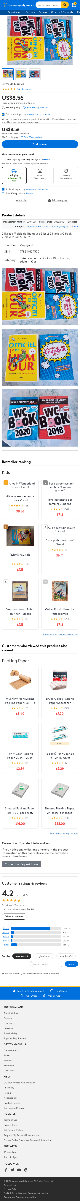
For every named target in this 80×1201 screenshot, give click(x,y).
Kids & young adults (61, 226)
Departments (14, 12)
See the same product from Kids (60, 634)
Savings (43, 12)
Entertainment (34, 226)
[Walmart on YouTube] (19, 1170)
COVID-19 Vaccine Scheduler (19, 1082)
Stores (7, 1055)
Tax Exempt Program (14, 1108)
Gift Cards (9, 1070)
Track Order (31, 995)
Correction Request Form (21, 864)
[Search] (65, 4)
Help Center (61, 991)
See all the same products (64, 833)
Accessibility (10, 1097)
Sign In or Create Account (30, 991)
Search (71, 964)
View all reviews (14, 916)
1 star (6, 944)
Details (29, 193)
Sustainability (10, 1033)
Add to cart (40, 144)
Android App (10, 1157)
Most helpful (66, 956)
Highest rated (44, 956)
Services (30, 12)
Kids (76, 226)
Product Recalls (12, 1103)
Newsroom (9, 1023)
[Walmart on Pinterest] (26, 1170)
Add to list (21, 200)
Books (47, 226)
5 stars (6, 928)
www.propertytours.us (38, 114)
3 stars (6, 936)
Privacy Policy (11, 1125)
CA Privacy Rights (13, 1130)
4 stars (5, 932)
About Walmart (12, 1013)
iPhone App (10, 1152)
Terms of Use (10, 1119)
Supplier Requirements (16, 1038)
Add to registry (60, 200)
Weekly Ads (54, 995)
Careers (8, 1018)
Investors (8, 1028)
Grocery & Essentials (62, 12)
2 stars (6, 940)
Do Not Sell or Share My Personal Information (28, 1140)
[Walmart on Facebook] (6, 1170)
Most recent (21, 956)
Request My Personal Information (21, 1135)
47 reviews (26, 89)
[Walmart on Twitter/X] (12, 1170)
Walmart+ (9, 1065)
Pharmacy (9, 1087)
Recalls (7, 1092)
